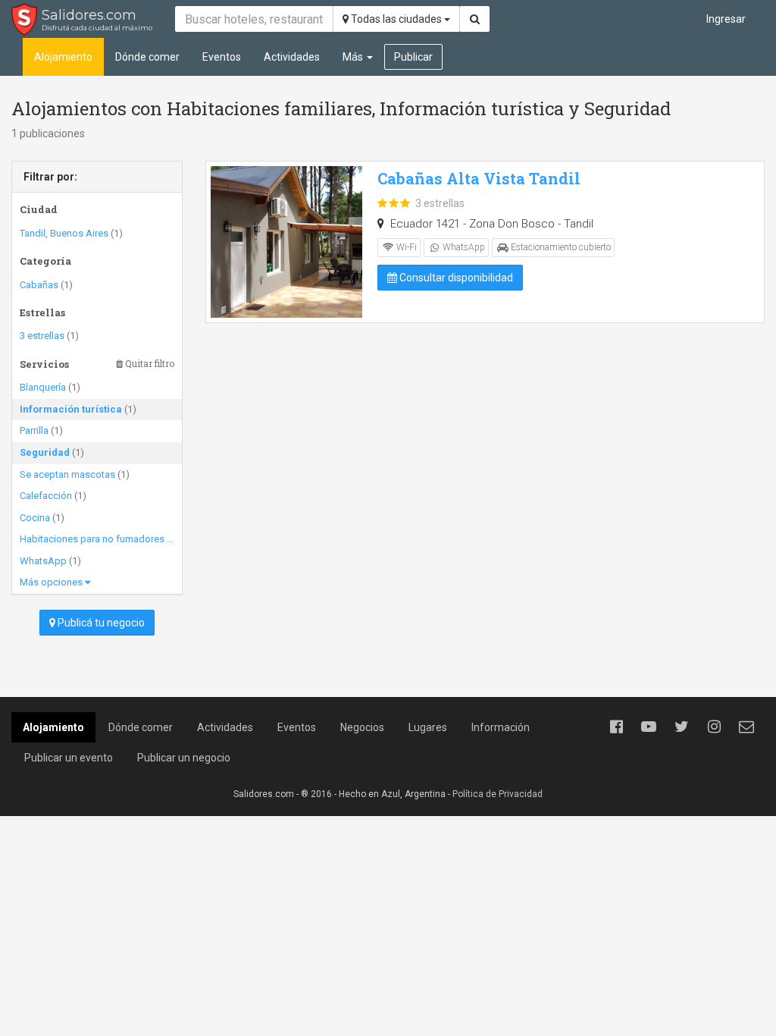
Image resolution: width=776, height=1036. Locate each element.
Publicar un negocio (183, 758)
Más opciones (52, 582)
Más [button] (354, 57)
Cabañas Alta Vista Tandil (478, 178)
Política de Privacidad (497, 794)
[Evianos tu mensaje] (746, 726)
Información (500, 727)
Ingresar (726, 19)
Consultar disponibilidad (455, 278)
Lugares (427, 727)
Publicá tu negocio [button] (100, 623)
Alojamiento (63, 57)
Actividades (292, 57)
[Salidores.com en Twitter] (681, 726)
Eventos (221, 57)
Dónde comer (147, 57)
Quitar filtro (148, 364)
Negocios (362, 727)
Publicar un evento (68, 758)
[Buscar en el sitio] (475, 19)
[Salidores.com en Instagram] (713, 726)
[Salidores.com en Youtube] (648, 726)
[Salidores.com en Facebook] (616, 726)
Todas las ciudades (396, 19)
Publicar (413, 57)
